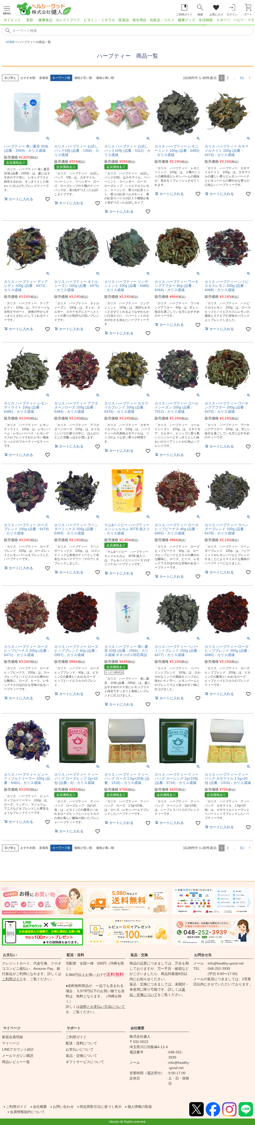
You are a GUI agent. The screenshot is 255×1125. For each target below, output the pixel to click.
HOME (10, 42)
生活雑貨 (206, 20)
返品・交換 (139, 955)
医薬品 (124, 20)
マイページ (11, 1028)
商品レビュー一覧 (16, 1062)
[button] (249, 78)
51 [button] (242, 78)
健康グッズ (186, 20)
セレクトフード (68, 20)
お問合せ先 (203, 955)
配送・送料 (75, 955)
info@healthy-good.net (226, 963)
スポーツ (223, 20)
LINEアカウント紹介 (18, 1049)
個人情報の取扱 (140, 1107)
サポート (74, 1028)
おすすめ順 (27, 78)
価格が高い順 (105, 78)
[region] (127, 21)
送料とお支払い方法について (102, 1007)
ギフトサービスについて (85, 1062)
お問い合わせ (63, 1107)
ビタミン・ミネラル (99, 20)
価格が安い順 (83, 78)
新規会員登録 (12, 1037)
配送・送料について (81, 1043)
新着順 (43, 78)
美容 (29, 20)
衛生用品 (139, 20)
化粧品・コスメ (162, 20)
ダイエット (12, 20)
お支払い (10, 955)
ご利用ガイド (12, 979)
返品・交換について (81, 1056)
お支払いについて (80, 1049)
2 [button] (228, 78)
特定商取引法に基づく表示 (101, 1107)
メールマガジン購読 (17, 1056)
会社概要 (137, 1028)
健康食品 (45, 20)
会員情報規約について (27, 1112)
